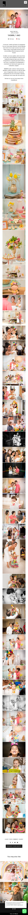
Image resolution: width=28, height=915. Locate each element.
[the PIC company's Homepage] (4, 4)
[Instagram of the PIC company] (14, 909)
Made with (14, 913)
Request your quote (14, 846)
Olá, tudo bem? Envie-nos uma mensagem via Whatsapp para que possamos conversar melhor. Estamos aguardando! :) (15, 904)
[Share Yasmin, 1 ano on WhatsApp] (12, 842)
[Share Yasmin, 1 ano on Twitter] (15, 842)
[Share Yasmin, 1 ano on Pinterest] (17, 842)
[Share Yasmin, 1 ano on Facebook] (10, 842)
